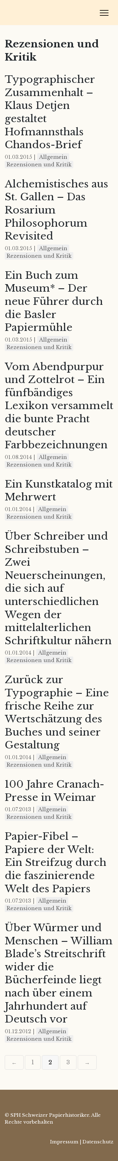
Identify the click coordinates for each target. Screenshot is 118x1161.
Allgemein (53, 157)
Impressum (64, 1142)
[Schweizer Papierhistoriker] (49, 12)
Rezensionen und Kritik (39, 164)
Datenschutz (97, 1142)
